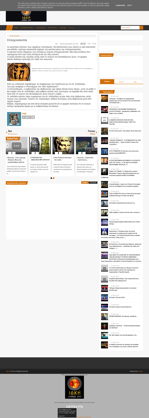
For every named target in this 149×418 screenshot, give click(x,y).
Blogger (85, 182)
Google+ (30, 117)
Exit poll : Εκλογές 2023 (117, 297)
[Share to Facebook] (18, 147)
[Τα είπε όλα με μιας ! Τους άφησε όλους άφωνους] (104, 131)
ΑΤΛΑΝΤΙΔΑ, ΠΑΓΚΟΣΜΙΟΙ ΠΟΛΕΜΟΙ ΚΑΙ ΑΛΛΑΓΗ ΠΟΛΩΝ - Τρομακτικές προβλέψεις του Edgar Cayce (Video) (124, 111)
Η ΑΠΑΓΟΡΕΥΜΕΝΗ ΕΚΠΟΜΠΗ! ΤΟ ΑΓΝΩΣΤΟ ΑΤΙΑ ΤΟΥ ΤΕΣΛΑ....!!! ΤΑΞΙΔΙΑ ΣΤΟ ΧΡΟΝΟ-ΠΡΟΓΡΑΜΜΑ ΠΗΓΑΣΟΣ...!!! (124, 162)
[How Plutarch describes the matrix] (63, 145)
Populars (107, 81)
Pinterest (33, 117)
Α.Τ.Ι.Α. (71, 27)
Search (141, 28)
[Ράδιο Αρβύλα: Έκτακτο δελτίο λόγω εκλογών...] (104, 212)
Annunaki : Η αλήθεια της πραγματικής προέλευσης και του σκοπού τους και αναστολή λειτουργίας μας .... (124, 101)
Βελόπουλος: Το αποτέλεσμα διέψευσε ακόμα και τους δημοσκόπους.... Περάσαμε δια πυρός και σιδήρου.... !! (125, 246)
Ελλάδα (15, 27)
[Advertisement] (100, 11)
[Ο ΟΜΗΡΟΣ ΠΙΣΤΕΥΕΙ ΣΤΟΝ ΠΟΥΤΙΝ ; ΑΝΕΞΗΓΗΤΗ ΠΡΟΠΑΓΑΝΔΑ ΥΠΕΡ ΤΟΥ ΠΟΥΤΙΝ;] (104, 120)
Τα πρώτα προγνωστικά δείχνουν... (120, 307)
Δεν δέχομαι (71, 407)
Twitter (26, 117)
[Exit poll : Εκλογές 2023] (104, 297)
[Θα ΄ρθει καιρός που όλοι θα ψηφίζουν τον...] (104, 335)
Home (9, 27)
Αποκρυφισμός (40, 27)
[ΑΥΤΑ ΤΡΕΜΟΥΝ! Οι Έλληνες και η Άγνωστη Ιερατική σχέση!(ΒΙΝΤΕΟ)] (104, 151)
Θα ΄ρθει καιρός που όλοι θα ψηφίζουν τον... (123, 335)
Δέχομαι (79, 407)
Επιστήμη (63, 27)
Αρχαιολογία (52, 27)
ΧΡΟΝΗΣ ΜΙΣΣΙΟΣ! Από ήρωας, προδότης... (123, 316)
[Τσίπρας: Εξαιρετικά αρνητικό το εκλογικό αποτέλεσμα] (104, 288)
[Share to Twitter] (21, 147)
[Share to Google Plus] (24, 147)
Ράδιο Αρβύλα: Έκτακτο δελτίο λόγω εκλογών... (125, 212)
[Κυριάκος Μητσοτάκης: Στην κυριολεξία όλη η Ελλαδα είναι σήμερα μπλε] (104, 279)
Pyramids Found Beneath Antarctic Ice (122, 203)
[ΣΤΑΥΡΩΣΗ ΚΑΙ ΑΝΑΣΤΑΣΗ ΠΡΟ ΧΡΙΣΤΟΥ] (40, 145)
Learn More (120, 5)
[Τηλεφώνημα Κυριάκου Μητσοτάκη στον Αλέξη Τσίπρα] (104, 222)
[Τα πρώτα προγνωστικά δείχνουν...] (104, 307)
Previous (7, 145)
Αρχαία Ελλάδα (14, 36)
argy (56, 44)
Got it (129, 5)
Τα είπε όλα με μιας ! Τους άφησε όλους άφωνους (125, 131)
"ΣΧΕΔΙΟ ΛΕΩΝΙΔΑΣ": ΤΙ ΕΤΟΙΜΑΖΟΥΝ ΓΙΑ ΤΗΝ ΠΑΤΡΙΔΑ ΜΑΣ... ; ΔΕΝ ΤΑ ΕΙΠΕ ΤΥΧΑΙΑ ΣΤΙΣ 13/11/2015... (125, 142)
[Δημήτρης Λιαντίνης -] (104, 326)
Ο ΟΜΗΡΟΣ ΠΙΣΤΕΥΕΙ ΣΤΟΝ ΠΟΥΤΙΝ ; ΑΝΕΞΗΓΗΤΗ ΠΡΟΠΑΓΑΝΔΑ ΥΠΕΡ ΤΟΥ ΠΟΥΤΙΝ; (122, 122)
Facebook (23, 117)
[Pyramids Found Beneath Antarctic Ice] (104, 203)
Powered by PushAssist (84, 417)
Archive (121, 82)
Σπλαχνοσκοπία (17, 40)
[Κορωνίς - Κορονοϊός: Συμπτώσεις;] (87, 145)
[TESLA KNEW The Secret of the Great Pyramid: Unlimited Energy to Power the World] (104, 193)
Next (96, 145)
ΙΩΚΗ (7, 371)
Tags (135, 82)
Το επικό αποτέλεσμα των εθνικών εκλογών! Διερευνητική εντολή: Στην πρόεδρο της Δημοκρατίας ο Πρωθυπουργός (123, 270)
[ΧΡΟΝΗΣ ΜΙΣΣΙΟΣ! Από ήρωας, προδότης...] (104, 316)
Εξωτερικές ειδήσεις (27, 27)
